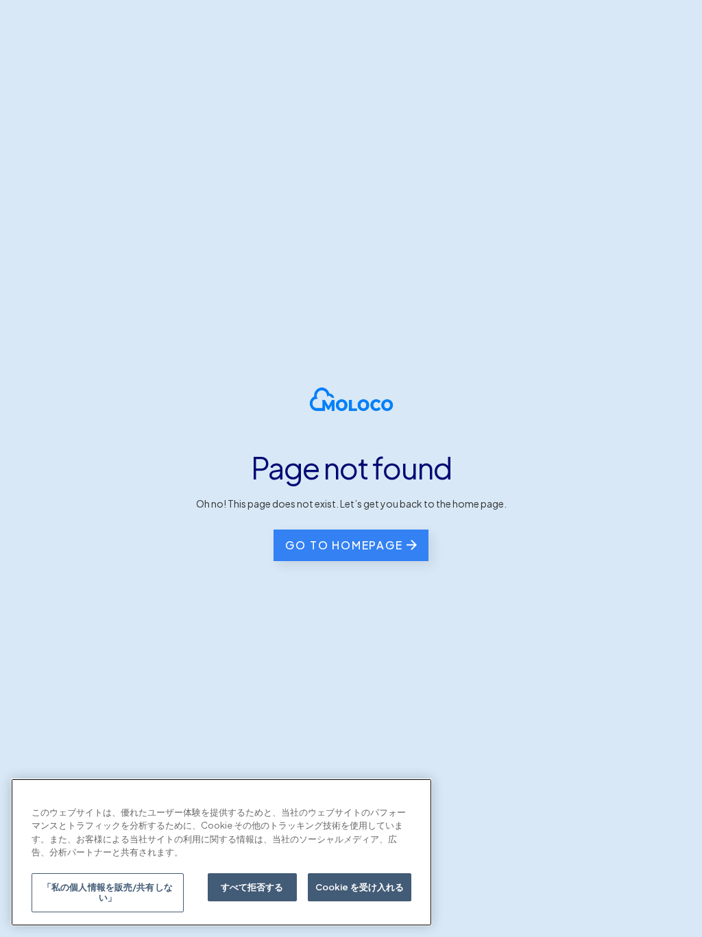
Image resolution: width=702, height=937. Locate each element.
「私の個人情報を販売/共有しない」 (108, 892)
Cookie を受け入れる (359, 886)
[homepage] (351, 399)
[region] (221, 852)
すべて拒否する (252, 886)
